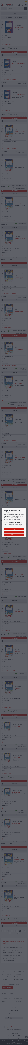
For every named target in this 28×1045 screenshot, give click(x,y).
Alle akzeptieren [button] (14, 529)
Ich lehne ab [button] (14, 531)
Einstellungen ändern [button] (14, 534)
